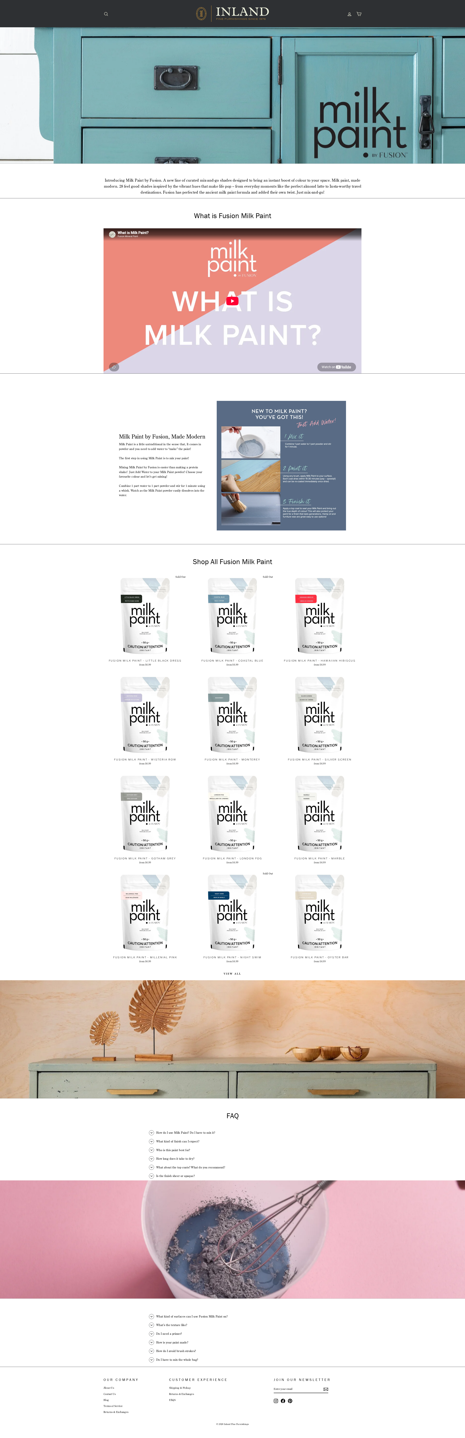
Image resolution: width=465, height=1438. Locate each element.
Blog (106, 1399)
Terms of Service (113, 1405)
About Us (109, 1387)
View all (232, 973)
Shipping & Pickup (180, 1387)
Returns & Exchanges (116, 1411)
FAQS (172, 1399)
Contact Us (110, 1393)
